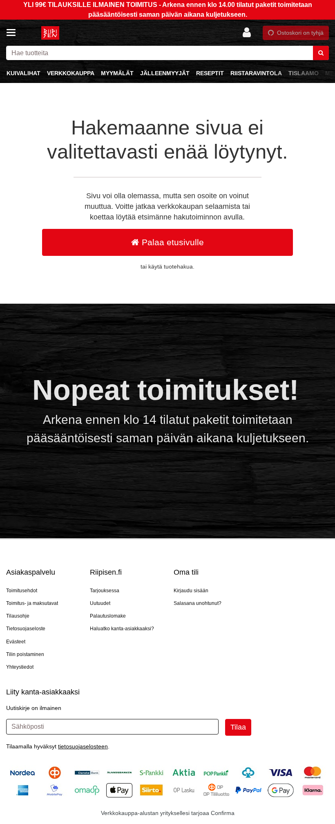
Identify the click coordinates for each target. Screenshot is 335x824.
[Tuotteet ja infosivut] (13, 33)
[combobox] (167, 53)
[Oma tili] (249, 33)
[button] (83, 746)
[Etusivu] (50, 33)
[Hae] (321, 53)
